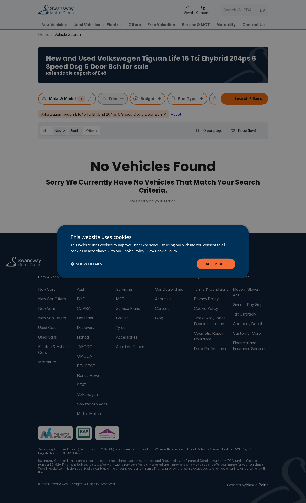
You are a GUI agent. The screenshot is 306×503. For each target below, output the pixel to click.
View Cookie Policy (161, 250)
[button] (86, 264)
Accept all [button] (216, 264)
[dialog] (153, 251)
